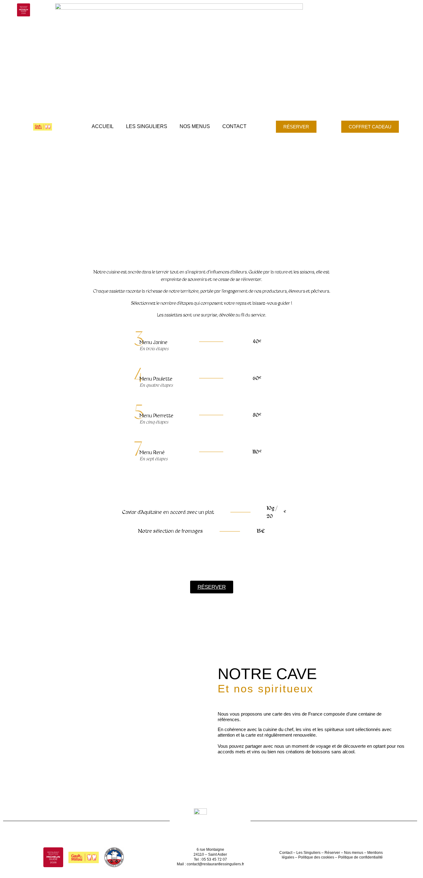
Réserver (332, 852)
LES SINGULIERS (146, 126)
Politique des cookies (316, 857)
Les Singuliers (308, 852)
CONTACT (234, 126)
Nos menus (353, 852)
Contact (285, 852)
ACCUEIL (103, 126)
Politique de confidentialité (360, 857)
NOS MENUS (195, 126)
